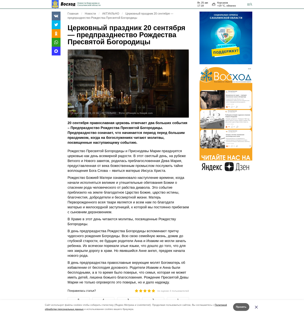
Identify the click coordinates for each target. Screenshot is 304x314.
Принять (241, 306)
